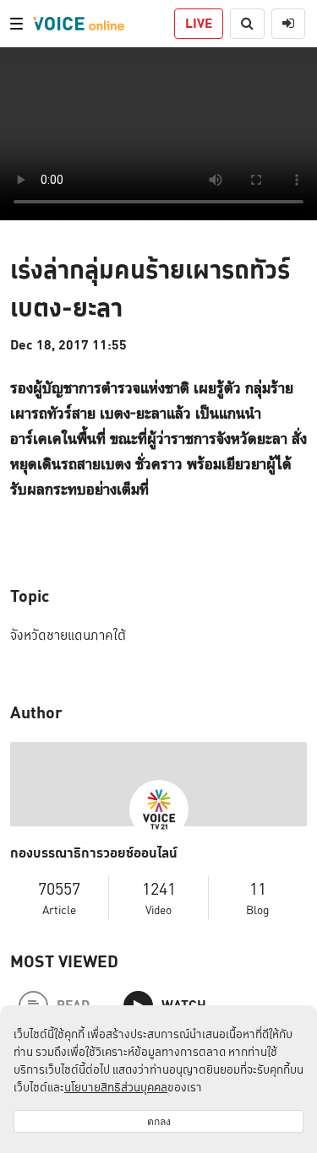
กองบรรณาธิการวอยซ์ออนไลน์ (94, 853)
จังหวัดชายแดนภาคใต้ (68, 635)
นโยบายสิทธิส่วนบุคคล (115, 1087)
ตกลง (159, 1121)
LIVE (198, 23)
